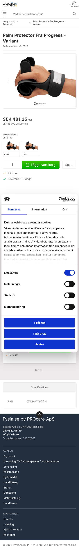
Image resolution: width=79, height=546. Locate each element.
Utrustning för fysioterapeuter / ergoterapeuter (31, 461)
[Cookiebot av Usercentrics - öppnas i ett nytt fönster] (59, 199)
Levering (8, 524)
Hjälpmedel (10, 477)
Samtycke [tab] (14, 209)
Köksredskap (11, 471)
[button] (39, 80)
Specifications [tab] (39, 387)
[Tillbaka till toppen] (39, 414)
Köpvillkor (9, 534)
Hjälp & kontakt (12, 529)
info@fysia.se (11, 434)
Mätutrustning (11, 497)
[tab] (36, 370)
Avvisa (39, 344)
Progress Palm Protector (10, 23)
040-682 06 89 (12, 430)
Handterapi (10, 503)
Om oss (7, 519)
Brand (7, 487)
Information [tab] (39, 209)
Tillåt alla (39, 322)
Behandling (10, 466)
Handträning (10, 482)
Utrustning (9, 492)
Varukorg (74, 6)
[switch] (69, 284)
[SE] (9, 4)
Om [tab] (64, 209)
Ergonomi (9, 456)
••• (4, 16)
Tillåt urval (39, 333)
